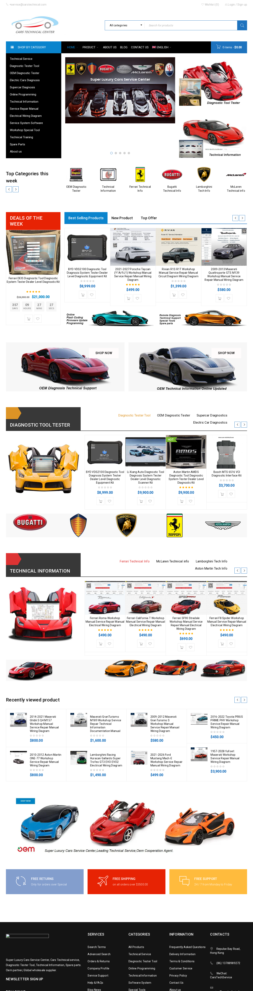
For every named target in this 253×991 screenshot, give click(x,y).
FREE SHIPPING (124, 879)
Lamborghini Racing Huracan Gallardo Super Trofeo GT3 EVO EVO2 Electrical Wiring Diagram (106, 760)
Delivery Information (182, 954)
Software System (139, 982)
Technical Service (139, 954)
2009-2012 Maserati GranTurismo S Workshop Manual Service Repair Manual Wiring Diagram (164, 724)
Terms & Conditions (182, 961)
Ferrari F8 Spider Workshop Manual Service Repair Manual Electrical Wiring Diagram (226, 622)
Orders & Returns (99, 961)
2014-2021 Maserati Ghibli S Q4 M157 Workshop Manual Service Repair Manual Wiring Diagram (44, 724)
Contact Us (176, 982)
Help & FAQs (95, 982)
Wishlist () (211, 4)
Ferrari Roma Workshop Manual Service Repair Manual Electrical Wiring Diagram (105, 622)
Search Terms (97, 947)
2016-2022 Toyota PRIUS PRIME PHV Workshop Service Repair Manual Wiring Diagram (227, 722)
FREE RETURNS (42, 879)
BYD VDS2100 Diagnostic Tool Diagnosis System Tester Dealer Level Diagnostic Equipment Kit (87, 273)
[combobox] (125, 25)
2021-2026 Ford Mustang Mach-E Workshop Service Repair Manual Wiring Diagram (166, 760)
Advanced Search (99, 954)
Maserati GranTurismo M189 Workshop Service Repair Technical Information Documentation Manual (105, 724)
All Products (136, 947)
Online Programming (141, 968)
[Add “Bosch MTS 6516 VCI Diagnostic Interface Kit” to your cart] (222, 494)
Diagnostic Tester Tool (142, 961)
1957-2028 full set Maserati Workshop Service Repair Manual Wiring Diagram (225, 756)
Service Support (98, 975)
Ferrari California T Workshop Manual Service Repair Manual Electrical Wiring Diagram (145, 622)
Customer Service (181, 968)
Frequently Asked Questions (187, 947)
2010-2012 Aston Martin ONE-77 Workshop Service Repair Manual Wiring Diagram (45, 760)
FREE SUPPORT (205, 879)
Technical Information (142, 975)
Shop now (107, 351)
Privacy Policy (178, 975)
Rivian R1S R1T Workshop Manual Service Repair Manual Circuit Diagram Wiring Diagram (178, 273)
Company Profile (98, 968)
